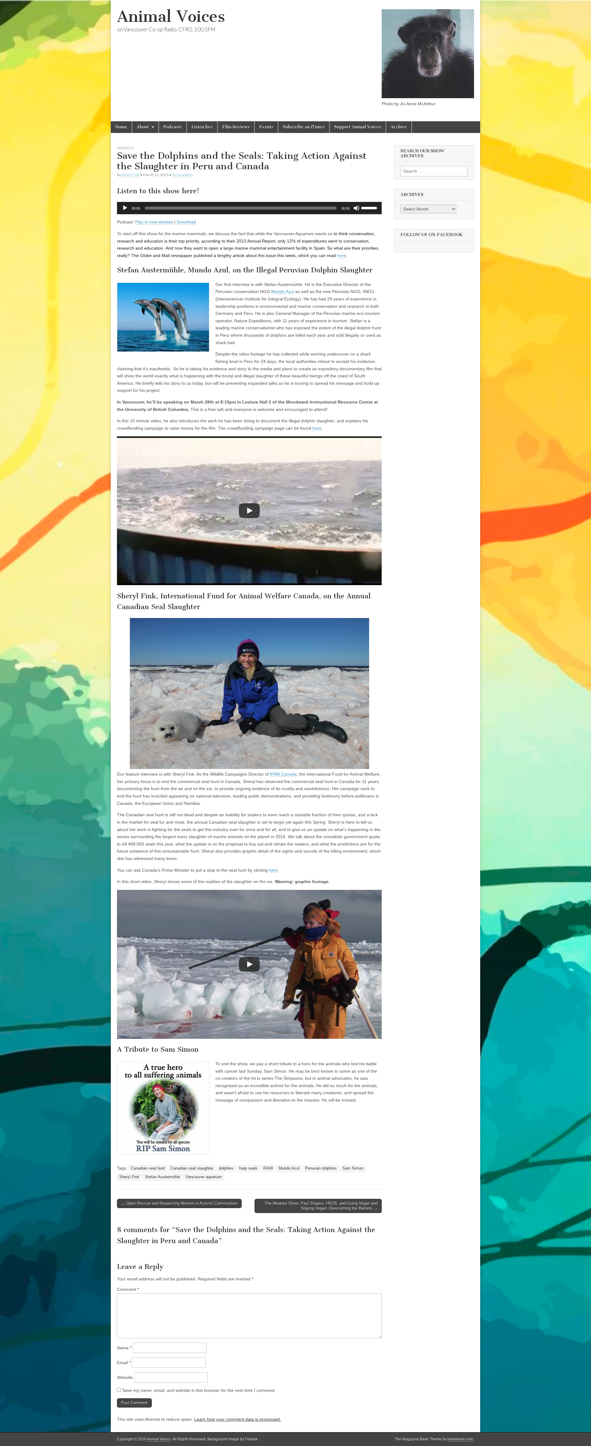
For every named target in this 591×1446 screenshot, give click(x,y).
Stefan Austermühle (162, 1177)
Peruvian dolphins (321, 1168)
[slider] (370, 207)
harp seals (248, 1168)
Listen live (202, 127)
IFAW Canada (283, 774)
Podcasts (172, 127)
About (143, 127)
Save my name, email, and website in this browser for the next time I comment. (199, 1390)
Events (266, 127)
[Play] (125, 208)
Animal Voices (171, 16)
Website (125, 1377)
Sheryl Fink (129, 1177)
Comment (128, 1289)
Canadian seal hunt (148, 1168)
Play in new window (154, 221)
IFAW (268, 1168)
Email (124, 1362)
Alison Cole (130, 174)
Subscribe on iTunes (304, 127)
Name (124, 1347)
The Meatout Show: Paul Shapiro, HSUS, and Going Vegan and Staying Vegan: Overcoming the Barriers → (321, 1206)
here (341, 255)
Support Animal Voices (357, 127)
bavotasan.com (460, 1439)
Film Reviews (236, 127)
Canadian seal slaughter (192, 1168)
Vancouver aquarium (204, 1177)
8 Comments (182, 174)
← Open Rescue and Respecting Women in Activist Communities (179, 1203)
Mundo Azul (282, 291)
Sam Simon (352, 1168)
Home (121, 127)
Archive (399, 127)
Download (186, 221)
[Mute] (356, 208)
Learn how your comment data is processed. (237, 1419)
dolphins (226, 1168)
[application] (249, 208)
